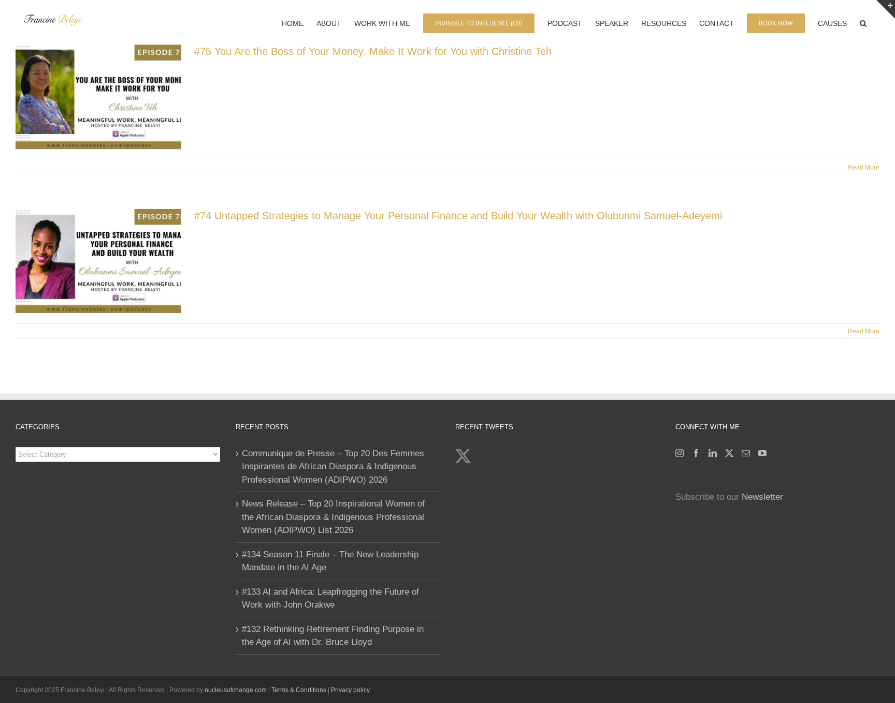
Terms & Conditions (299, 690)
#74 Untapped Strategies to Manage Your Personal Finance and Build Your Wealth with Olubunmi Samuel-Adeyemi (458, 215)
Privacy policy (350, 690)
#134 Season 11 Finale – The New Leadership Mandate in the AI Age (330, 561)
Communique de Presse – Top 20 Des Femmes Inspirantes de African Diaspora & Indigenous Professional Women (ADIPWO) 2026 (333, 466)
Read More (863, 167)
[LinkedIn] (713, 453)
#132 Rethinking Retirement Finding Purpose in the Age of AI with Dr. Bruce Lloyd (333, 636)
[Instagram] (679, 453)
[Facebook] (696, 453)
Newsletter (762, 497)
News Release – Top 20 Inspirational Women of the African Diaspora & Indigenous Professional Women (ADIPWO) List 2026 (333, 517)
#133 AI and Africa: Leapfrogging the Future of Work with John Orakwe (330, 598)
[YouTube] (762, 453)
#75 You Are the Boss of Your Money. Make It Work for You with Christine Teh (373, 51)
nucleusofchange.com (236, 690)
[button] (863, 22)
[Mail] (746, 453)
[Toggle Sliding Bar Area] (885, 9)
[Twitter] (729, 453)
